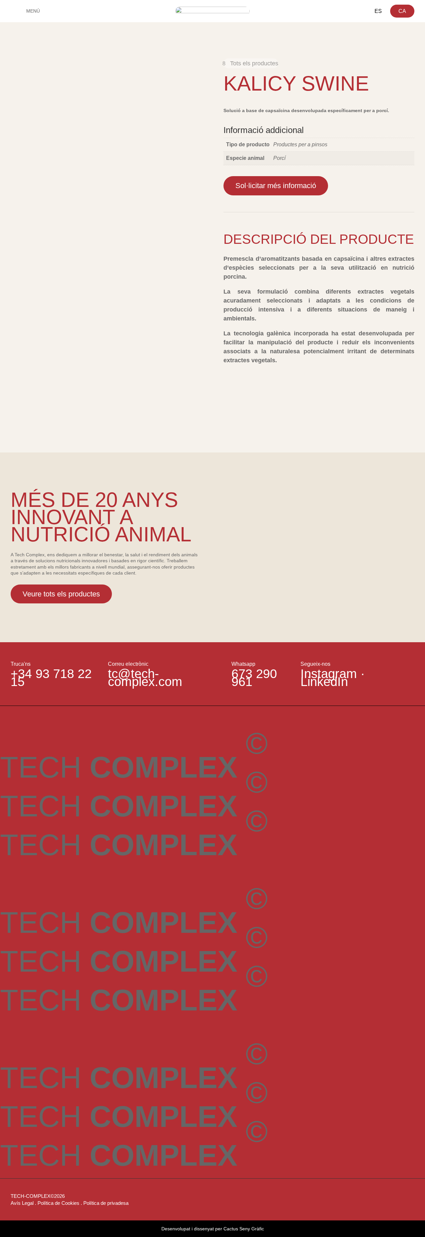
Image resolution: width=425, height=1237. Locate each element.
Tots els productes (254, 63)
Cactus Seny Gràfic (243, 1228)
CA (402, 11)
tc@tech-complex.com (145, 678)
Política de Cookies (58, 1203)
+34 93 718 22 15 (51, 678)
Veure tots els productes (61, 594)
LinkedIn (324, 682)
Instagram (328, 674)
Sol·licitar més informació (275, 185)
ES (378, 11)
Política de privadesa (105, 1203)
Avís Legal (22, 1203)
